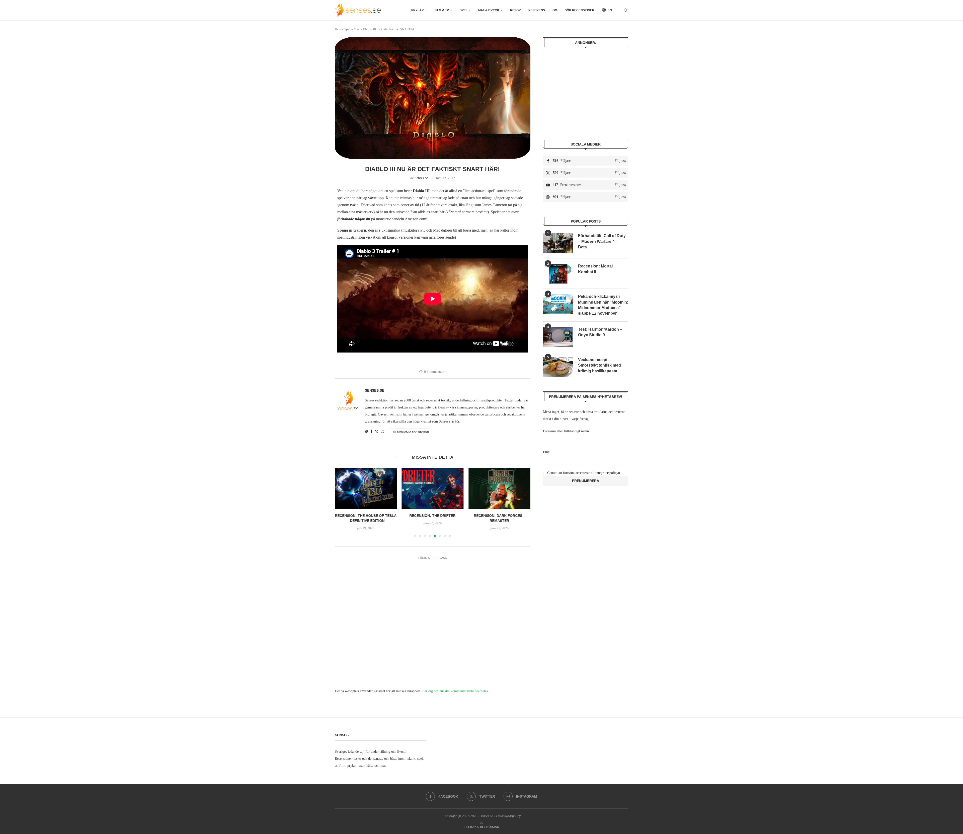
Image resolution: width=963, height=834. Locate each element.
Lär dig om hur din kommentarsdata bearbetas (455, 691)
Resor (515, 10)
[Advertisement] (585, 89)
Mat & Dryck (488, 10)
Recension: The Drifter (366, 516)
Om (554, 10)
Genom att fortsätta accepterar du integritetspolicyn (583, 473)
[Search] (625, 10)
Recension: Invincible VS (499, 516)
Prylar (417, 10)
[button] (341, 502)
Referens (536, 10)
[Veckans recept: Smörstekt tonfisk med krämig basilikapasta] (558, 367)
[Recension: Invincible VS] (499, 488)
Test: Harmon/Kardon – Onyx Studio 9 (600, 332)
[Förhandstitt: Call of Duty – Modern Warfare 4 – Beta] (558, 243)
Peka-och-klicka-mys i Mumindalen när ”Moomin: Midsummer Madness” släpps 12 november (603, 304)
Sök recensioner (579, 10)
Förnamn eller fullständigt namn (566, 431)
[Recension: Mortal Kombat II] (558, 273)
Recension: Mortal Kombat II (595, 269)
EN (609, 10)
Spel (463, 10)
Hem (338, 29)
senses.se (421, 178)
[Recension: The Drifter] (366, 488)
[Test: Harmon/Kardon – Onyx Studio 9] (558, 337)
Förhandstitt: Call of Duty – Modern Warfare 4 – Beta (602, 241)
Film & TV (442, 10)
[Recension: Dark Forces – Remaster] (433, 488)
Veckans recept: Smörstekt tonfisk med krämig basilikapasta (599, 365)
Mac (357, 29)
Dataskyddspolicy (508, 816)
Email (547, 452)
